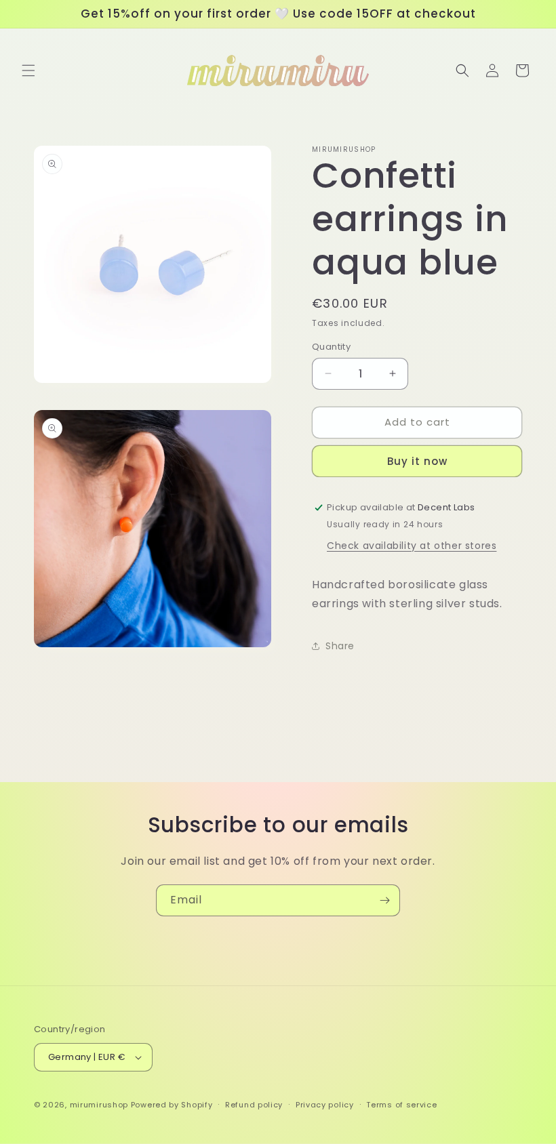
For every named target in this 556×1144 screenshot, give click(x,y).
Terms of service (401, 1104)
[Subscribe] (384, 900)
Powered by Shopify (172, 1104)
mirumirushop (99, 1104)
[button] (28, 70)
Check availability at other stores (411, 545)
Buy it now (417, 461)
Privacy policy (325, 1104)
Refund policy (254, 1104)
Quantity (331, 346)
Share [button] (340, 646)
